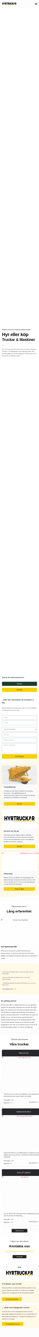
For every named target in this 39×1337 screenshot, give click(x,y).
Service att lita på (11, 831)
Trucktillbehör (10, 787)
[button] (36, 4)
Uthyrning (8, 874)
